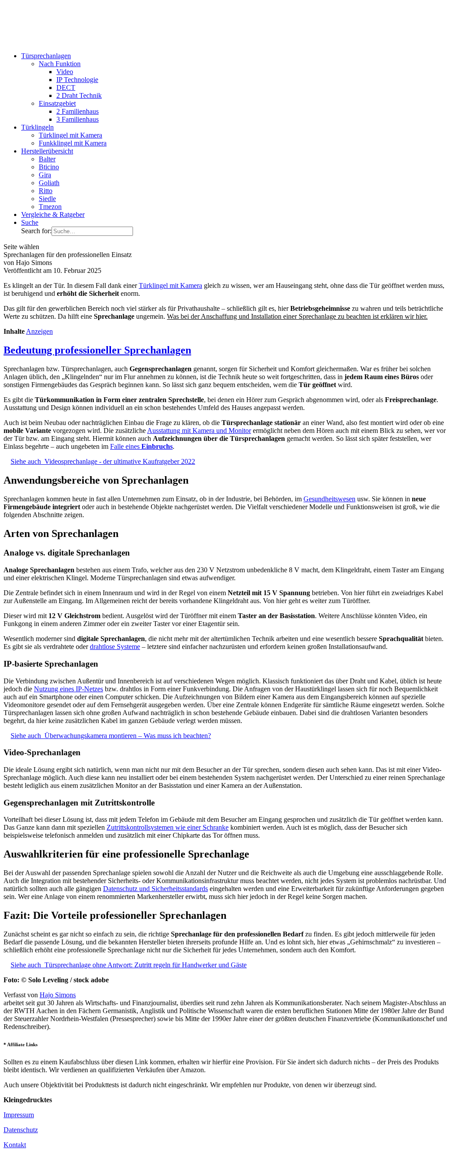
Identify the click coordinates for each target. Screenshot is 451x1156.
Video (64, 71)
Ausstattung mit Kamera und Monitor (199, 430)
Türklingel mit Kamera (70, 135)
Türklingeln (37, 127)
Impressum (19, 1115)
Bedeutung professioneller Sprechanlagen (97, 350)
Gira (45, 175)
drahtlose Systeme (115, 646)
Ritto (45, 190)
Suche (29, 222)
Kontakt (15, 1145)
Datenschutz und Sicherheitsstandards (155, 888)
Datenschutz (21, 1130)
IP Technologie (77, 79)
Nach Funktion (60, 63)
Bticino (49, 167)
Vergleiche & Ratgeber (53, 214)
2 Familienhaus (77, 111)
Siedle (47, 198)
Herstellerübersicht (47, 151)
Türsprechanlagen (46, 56)
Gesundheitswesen (329, 499)
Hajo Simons (58, 995)
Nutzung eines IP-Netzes (68, 689)
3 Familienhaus (77, 119)
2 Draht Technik (79, 95)
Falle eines (141, 446)
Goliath (49, 182)
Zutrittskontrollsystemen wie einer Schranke (168, 827)
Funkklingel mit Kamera (73, 143)
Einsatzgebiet (57, 103)
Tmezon (50, 206)
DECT (65, 87)
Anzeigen (39, 331)
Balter (47, 159)
